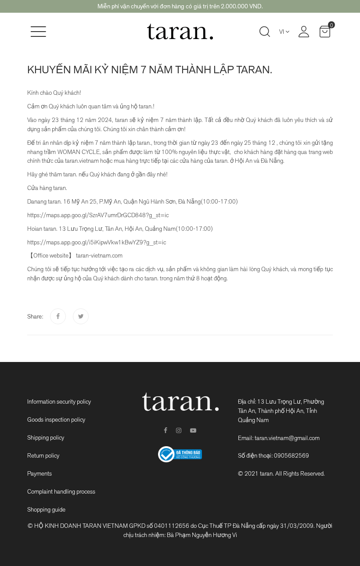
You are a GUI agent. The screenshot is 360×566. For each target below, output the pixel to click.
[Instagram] (178, 430)
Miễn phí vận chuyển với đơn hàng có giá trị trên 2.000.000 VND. (180, 6)
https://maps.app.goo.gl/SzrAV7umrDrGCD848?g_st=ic (98, 215)
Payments (39, 473)
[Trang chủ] (180, 31)
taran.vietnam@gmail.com (287, 438)
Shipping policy (45, 437)
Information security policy (59, 401)
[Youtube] (193, 430)
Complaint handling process (61, 491)
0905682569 (291, 455)
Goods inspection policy (56, 419)
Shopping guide (46, 509)
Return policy (43, 455)
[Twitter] (81, 316)
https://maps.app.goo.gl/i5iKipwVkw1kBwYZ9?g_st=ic (96, 242)
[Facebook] (58, 316)
